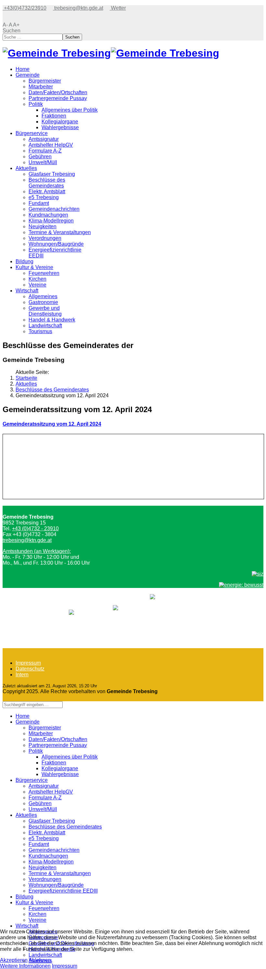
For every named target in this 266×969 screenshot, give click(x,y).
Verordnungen (45, 238)
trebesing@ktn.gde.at (78, 8)
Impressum (28, 663)
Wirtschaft (27, 290)
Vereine (37, 284)
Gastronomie (43, 302)
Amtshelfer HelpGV (51, 145)
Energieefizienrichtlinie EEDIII (63, 891)
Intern (22, 674)
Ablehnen (40, 960)
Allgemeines (43, 296)
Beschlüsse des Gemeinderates (47, 182)
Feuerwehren (44, 273)
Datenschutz (30, 668)
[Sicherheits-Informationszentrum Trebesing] (257, 574)
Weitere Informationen (25, 966)
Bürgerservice (32, 133)
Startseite (26, 378)
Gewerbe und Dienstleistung (45, 311)
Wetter (118, 8)
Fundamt (39, 203)
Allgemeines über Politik (70, 110)
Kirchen (37, 279)
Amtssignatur (44, 139)
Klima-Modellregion (51, 220)
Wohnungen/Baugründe (56, 244)
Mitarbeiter (41, 86)
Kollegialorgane (60, 121)
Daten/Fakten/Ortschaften (58, 92)
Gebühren (40, 156)
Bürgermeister (45, 81)
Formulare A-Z (45, 150)
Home (23, 69)
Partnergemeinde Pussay (58, 98)
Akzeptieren (14, 960)
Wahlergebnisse (60, 127)
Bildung (24, 261)
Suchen (11, 30)
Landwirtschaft (45, 325)
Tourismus (40, 331)
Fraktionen (54, 115)
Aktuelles (26, 168)
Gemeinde (28, 75)
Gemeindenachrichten (54, 209)
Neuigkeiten (42, 226)
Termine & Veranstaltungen (60, 232)
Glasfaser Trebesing (52, 174)
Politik (36, 104)
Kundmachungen (48, 215)
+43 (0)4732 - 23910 (35, 528)
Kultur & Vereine (34, 267)
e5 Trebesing (44, 197)
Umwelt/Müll (43, 162)
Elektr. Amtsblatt (47, 191)
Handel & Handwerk (52, 319)
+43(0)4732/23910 (24, 8)
